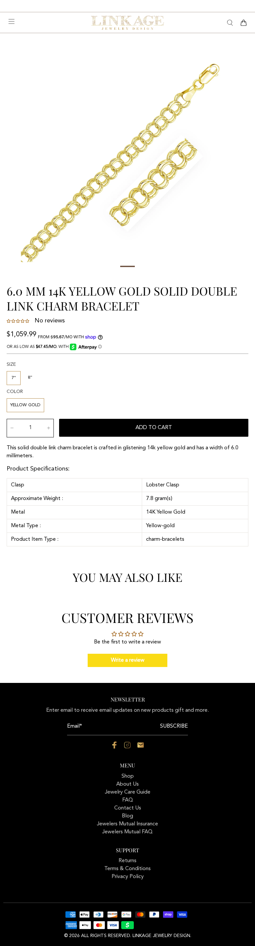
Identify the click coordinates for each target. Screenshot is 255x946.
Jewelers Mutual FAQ (127, 832)
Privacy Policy (128, 876)
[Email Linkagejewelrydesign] (140, 747)
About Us (127, 784)
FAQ (127, 800)
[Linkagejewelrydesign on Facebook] (114, 747)
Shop (128, 776)
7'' (14, 378)
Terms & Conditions (127, 868)
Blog (127, 816)
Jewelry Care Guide (127, 792)
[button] (19, 321)
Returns (127, 860)
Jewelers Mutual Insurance (127, 824)
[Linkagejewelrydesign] (127, 22)
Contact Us (127, 808)
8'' (30, 377)
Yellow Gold (25, 405)
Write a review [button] (127, 660)
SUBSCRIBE (174, 726)
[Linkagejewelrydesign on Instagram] (127, 747)
